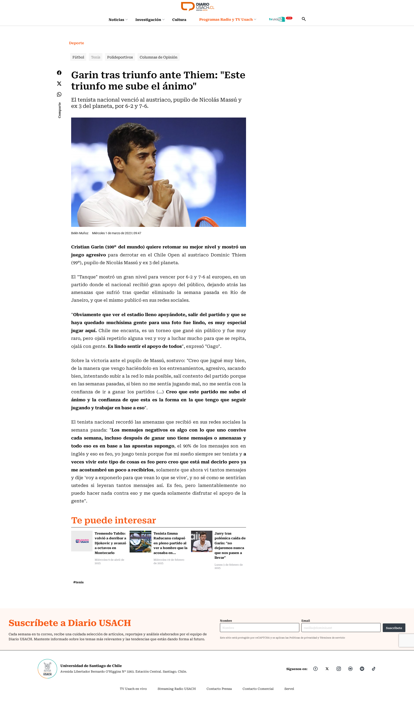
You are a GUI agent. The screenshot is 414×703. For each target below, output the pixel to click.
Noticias (116, 19)
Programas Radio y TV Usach (226, 19)
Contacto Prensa (219, 688)
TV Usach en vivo (133, 688)
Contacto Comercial (258, 688)
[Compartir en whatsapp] (59, 94)
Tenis (95, 57)
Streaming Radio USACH (177, 688)
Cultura (179, 19)
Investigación (148, 19)
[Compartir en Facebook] (59, 73)
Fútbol (78, 57)
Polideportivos (120, 57)
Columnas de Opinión (158, 57)
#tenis (78, 582)
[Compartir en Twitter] (59, 83)
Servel (289, 688)
